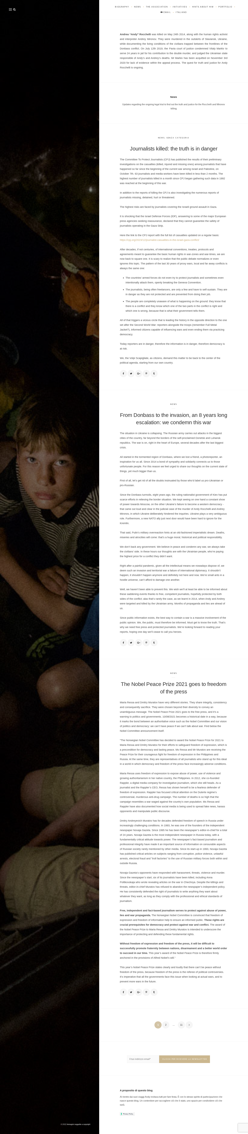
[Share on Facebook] (123, 373)
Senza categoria (177, 138)
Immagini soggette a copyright (78, 1124)
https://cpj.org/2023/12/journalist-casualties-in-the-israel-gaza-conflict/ (159, 239)
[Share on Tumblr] (154, 373)
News (161, 138)
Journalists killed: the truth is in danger (173, 149)
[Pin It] (146, 373)
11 (181, 1025)
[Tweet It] (131, 373)
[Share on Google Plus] (138, 373)
